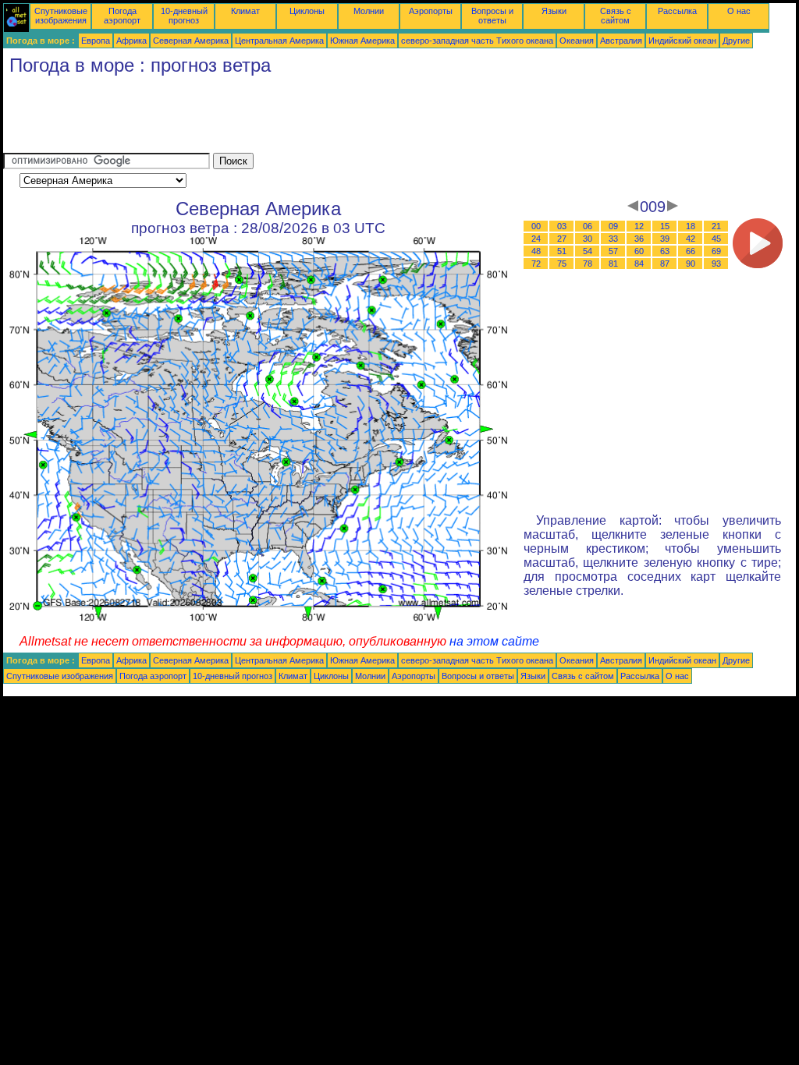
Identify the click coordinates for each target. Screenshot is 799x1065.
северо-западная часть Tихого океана (477, 40)
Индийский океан (682, 40)
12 (639, 226)
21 (716, 226)
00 (536, 226)
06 (587, 226)
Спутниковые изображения (60, 15)
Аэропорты (431, 11)
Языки (554, 11)
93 (716, 263)
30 (587, 238)
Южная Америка (362, 40)
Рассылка (677, 11)
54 (587, 251)
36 (639, 238)
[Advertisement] (287, 118)
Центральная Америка (279, 40)
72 (536, 263)
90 (690, 263)
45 (716, 238)
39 (664, 238)
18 (690, 226)
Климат (245, 11)
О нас (739, 11)
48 (536, 251)
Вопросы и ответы (492, 15)
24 (536, 238)
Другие (736, 40)
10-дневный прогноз (184, 15)
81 (613, 263)
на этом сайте (494, 641)
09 (613, 226)
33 (613, 238)
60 (639, 251)
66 (690, 251)
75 (561, 263)
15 (664, 226)
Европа (95, 40)
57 (613, 251)
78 (587, 263)
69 (716, 251)
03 (561, 226)
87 (664, 263)
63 (664, 251)
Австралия (621, 40)
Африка (131, 40)
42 (690, 238)
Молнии (368, 11)
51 (561, 251)
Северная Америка (191, 40)
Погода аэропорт (122, 15)
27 (561, 238)
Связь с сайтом (615, 15)
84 (639, 263)
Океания (576, 40)
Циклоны (307, 11)
